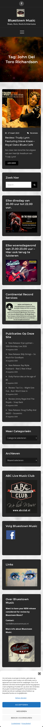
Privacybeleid (26, 723)
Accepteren (21, 705)
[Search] (34, 185)
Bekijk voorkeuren (21, 718)
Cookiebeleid (15, 723)
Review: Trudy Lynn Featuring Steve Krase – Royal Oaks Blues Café (20, 141)
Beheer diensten (21, 698)
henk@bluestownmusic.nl (17, 623)
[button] (39, 673)
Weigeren (21, 711)
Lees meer (12, 163)
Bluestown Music (21, 20)
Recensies (34, 133)
